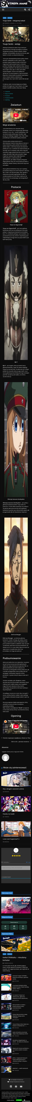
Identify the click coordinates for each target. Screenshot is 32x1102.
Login (29, 862)
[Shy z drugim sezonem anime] (16, 772)
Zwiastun (7, 91)
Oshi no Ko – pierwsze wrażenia (20, 741)
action (8, 25)
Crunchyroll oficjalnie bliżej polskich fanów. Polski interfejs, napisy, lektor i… (21, 987)
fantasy (14, 25)
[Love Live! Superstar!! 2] (16, 822)
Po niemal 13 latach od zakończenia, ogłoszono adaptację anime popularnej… (20, 996)
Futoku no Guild (8, 814)
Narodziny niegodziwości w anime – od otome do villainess (21, 1041)
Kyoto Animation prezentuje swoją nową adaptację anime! (20, 1032)
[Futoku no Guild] (16, 797)
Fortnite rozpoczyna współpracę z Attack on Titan (17, 738)
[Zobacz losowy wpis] (29, 9)
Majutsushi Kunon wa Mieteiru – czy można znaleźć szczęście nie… (21, 1050)
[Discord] (11, 1086)
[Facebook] (16, 1086)
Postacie (7, 95)
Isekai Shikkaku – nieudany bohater (14, 958)
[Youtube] (21, 1086)
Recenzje (10, 17)
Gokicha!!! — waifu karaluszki (20, 1068)
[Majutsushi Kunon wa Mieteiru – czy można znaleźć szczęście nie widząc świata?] (6, 1051)
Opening (7, 100)
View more (19, 1098)
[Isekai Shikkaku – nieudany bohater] (16, 944)
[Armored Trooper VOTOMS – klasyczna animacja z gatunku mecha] (6, 978)
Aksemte (13, 23)
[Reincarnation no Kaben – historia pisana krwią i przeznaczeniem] (6, 1007)
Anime (4, 17)
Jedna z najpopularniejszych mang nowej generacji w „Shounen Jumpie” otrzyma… (20, 1059)
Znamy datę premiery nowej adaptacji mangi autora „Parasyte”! (20, 1016)
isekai (18, 25)
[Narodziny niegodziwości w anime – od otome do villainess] (6, 1042)
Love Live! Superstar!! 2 (11, 839)
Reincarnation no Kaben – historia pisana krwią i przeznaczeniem (19, 1006)
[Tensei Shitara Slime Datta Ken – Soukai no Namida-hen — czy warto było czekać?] (6, 1026)
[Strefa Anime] (16, 1)
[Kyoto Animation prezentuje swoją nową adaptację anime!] (6, 1034)
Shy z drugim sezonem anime (13, 789)
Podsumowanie (9, 97)
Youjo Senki (26, 25)
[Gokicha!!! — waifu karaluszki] (6, 1069)
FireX (12, 963)
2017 (5, 25)
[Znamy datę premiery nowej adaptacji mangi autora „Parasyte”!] (6, 1017)
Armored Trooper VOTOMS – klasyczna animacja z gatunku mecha (20, 977)
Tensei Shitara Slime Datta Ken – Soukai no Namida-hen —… (21, 1024)
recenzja (21, 25)
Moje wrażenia (9, 93)
